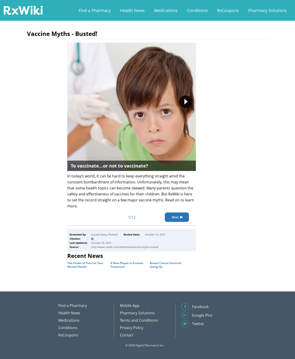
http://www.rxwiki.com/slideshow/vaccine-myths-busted (125, 247)
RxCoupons (228, 10)
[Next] (177, 217)
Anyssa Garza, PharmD (104, 234)
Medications (166, 10)
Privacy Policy (131, 327)
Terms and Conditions (139, 320)
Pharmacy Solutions (267, 10)
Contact (126, 335)
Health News (132, 10)
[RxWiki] (23, 10)
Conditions (197, 10)
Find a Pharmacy (95, 10)
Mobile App (129, 305)
